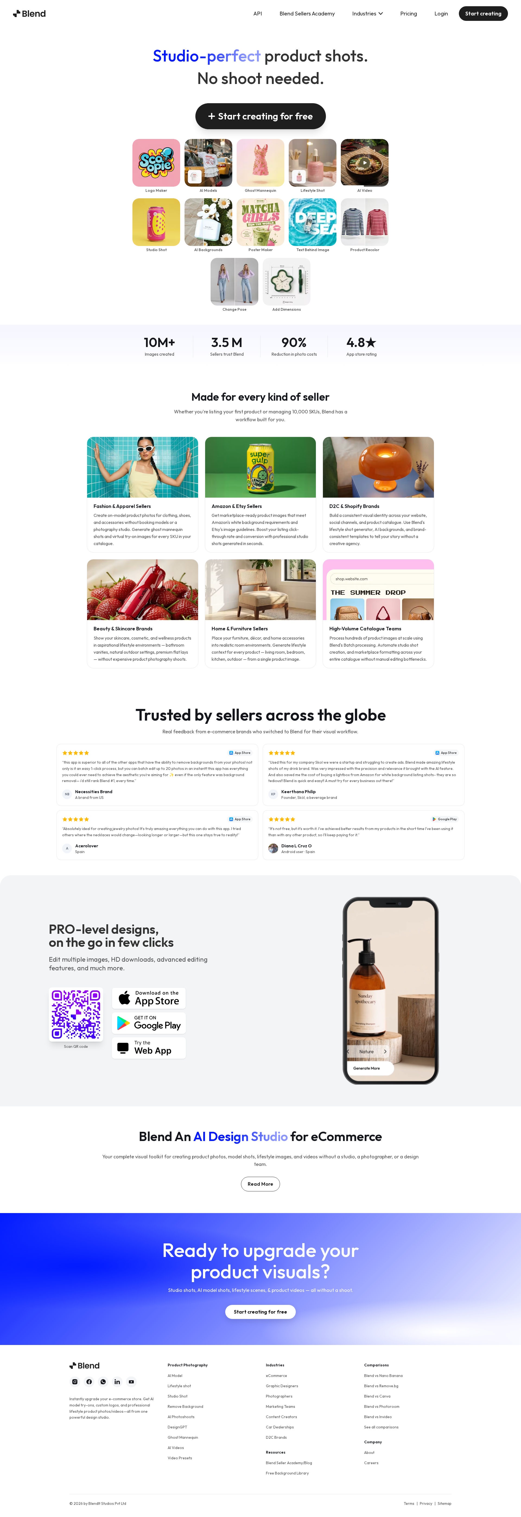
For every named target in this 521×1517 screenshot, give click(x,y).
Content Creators (281, 1416)
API (257, 13)
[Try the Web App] (149, 1048)
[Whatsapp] (103, 1381)
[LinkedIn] (117, 1381)
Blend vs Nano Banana (383, 1375)
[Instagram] (74, 1381)
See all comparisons (381, 1427)
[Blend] (29, 13)
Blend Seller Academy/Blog (289, 1462)
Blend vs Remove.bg (381, 1385)
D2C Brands (276, 1437)
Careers (371, 1462)
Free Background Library (287, 1473)
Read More (260, 1184)
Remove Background (185, 1406)
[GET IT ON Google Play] (149, 1023)
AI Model (175, 1375)
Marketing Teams (280, 1406)
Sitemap (445, 1503)
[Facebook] (89, 1381)
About (369, 1452)
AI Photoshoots (181, 1416)
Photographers (279, 1396)
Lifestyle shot (179, 1385)
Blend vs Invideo (378, 1416)
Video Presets (180, 1458)
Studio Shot (178, 1396)
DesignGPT (177, 1427)
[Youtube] (131, 1381)
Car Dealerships (280, 1427)
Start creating (483, 13)
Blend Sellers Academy (307, 13)
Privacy (426, 1503)
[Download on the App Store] (149, 998)
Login (441, 13)
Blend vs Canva (377, 1396)
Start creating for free (265, 116)
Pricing (408, 13)
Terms (409, 1503)
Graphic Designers (282, 1385)
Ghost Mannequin (183, 1437)
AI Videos (176, 1447)
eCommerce (276, 1375)
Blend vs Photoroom (381, 1406)
